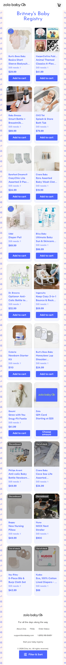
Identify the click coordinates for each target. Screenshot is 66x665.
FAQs (32, 629)
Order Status (44, 629)
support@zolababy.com (24, 635)
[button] (19, 41)
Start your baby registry (33, 642)
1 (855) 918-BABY (45, 635)
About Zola (21, 629)
